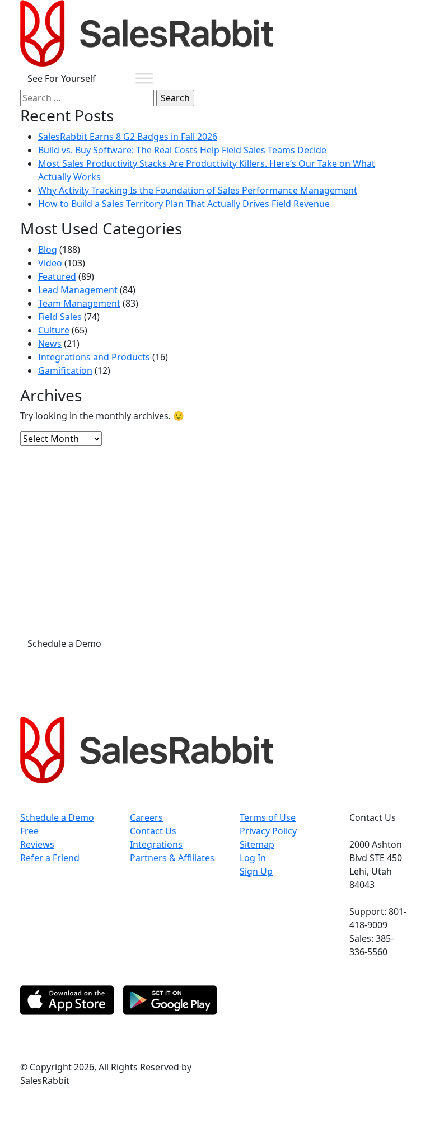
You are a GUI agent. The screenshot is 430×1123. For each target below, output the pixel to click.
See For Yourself (61, 78)
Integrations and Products (94, 357)
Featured (57, 276)
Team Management (79, 303)
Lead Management (78, 290)
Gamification (65, 370)
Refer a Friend (50, 858)
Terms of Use (268, 817)
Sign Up (256, 871)
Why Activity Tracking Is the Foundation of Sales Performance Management (197, 190)
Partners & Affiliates (172, 858)
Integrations (156, 844)
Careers (146, 817)
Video (50, 263)
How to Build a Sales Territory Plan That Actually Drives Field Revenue (184, 204)
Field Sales (60, 317)
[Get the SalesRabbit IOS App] (67, 1000)
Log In (253, 858)
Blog (47, 249)
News (50, 343)
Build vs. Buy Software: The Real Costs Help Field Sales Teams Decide (182, 150)
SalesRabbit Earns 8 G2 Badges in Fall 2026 (127, 136)
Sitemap (257, 844)
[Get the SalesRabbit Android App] (170, 1000)
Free (29, 831)
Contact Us (153, 831)
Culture (53, 330)
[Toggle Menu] (144, 78)
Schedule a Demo (64, 643)
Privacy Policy (268, 831)
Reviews (37, 844)
